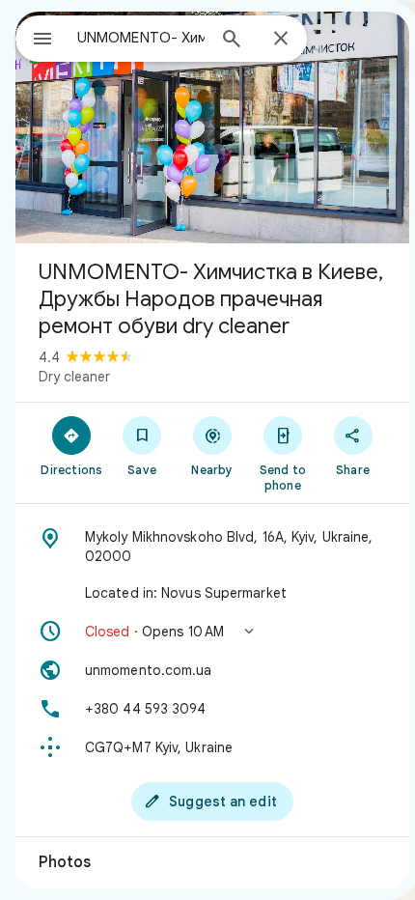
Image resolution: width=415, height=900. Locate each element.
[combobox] (141, 37)
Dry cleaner (74, 376)
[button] (212, 631)
